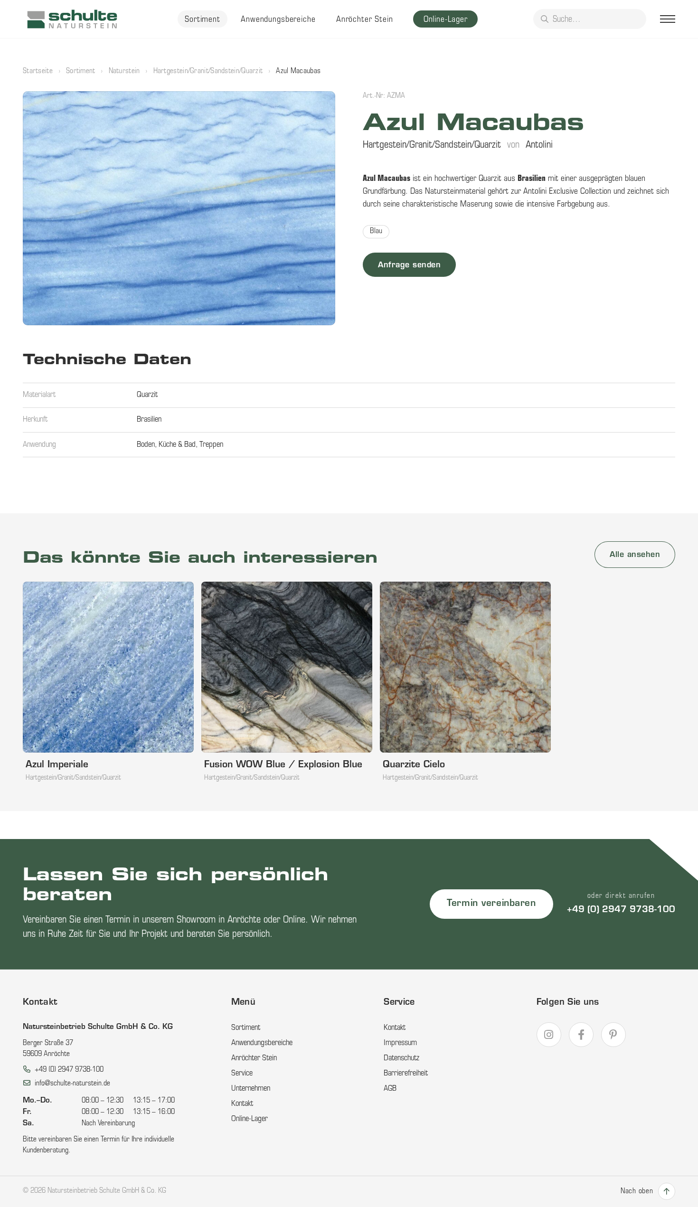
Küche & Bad (177, 445)
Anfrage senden (409, 265)
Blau (376, 231)
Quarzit (147, 395)
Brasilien (149, 420)
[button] (179, 208)
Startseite (38, 71)
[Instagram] (549, 1034)
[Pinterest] (613, 1034)
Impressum (400, 1043)
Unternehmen (250, 1089)
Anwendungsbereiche (278, 20)
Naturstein (124, 71)
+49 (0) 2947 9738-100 (621, 910)
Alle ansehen (635, 555)
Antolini (539, 145)
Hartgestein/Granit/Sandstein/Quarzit (208, 71)
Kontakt (242, 1104)
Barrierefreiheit (406, 1073)
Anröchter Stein (364, 20)
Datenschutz (401, 1058)
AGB (390, 1089)
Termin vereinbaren (491, 903)
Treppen (211, 445)
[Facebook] (581, 1034)
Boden (146, 445)
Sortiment (202, 20)
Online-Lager (446, 20)
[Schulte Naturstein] (72, 19)
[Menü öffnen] (667, 19)
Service (242, 1073)
